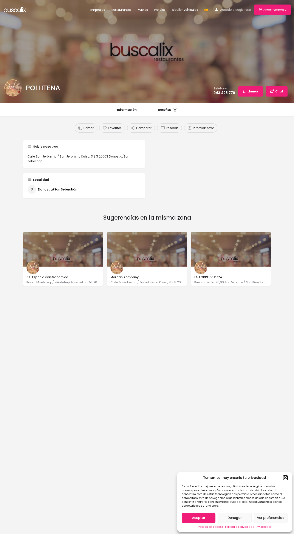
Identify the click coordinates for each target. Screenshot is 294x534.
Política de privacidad (239, 527)
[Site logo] (15, 9)
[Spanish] (206, 10)
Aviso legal (264, 527)
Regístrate (243, 10)
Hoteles (160, 10)
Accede (226, 10)
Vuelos (143, 10)
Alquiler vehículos (185, 10)
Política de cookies (210, 527)
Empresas (97, 10)
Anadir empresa (274, 10)
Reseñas (167, 110)
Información (127, 110)
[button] (285, 478)
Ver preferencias (270, 517)
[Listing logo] (13, 88)
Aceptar (198, 517)
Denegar (234, 517)
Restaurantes (121, 10)
